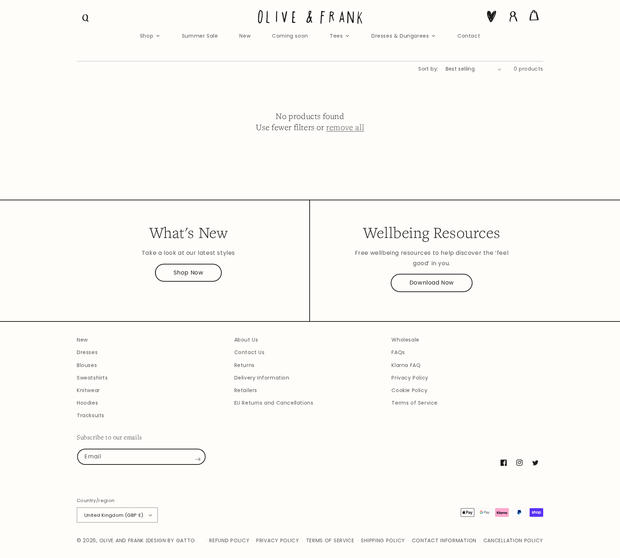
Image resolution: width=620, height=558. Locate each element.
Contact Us (249, 352)
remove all (345, 127)
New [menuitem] (244, 35)
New (82, 339)
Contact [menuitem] (468, 35)
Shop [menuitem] (146, 35)
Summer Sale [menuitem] (200, 35)
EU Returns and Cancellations (274, 402)
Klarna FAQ (406, 365)
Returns (244, 365)
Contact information (444, 540)
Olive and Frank (121, 540)
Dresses (87, 352)
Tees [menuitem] (336, 35)
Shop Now (188, 272)
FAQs (398, 352)
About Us (246, 339)
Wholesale (405, 339)
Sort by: (428, 68)
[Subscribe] (198, 459)
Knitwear (88, 390)
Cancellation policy (513, 540)
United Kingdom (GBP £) (114, 515)
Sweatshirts (92, 377)
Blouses (87, 365)
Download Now (431, 282)
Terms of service (330, 540)
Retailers (245, 390)
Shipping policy (383, 540)
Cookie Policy (409, 390)
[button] (86, 18)
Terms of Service (414, 402)
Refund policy (229, 540)
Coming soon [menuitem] (290, 35)
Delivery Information (262, 377)
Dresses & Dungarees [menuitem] (400, 35)
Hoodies (87, 402)
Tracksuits (90, 415)
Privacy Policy (409, 377)
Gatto (186, 540)
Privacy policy (277, 540)
